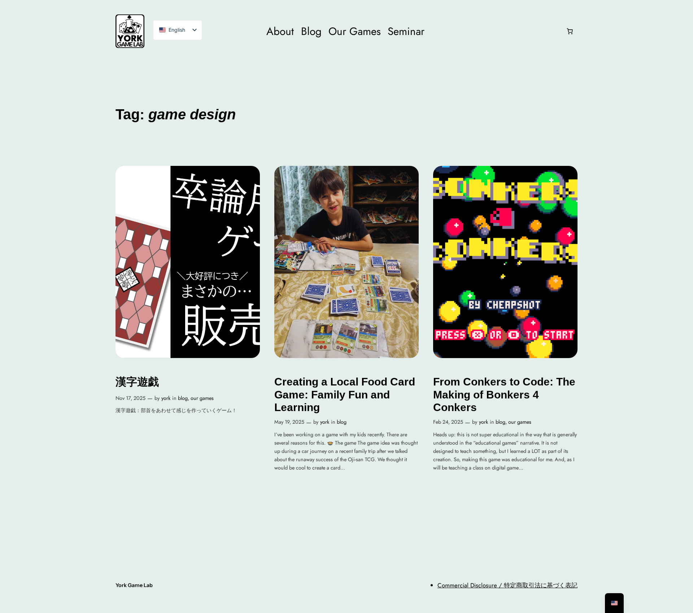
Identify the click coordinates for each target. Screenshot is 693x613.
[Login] (495, 31)
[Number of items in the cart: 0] (570, 31)
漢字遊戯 (137, 382)
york (165, 398)
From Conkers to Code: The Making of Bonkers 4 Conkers (504, 394)
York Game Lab (134, 585)
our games (202, 398)
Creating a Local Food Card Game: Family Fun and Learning (344, 394)
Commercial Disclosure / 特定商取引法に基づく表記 (507, 585)
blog (183, 398)
